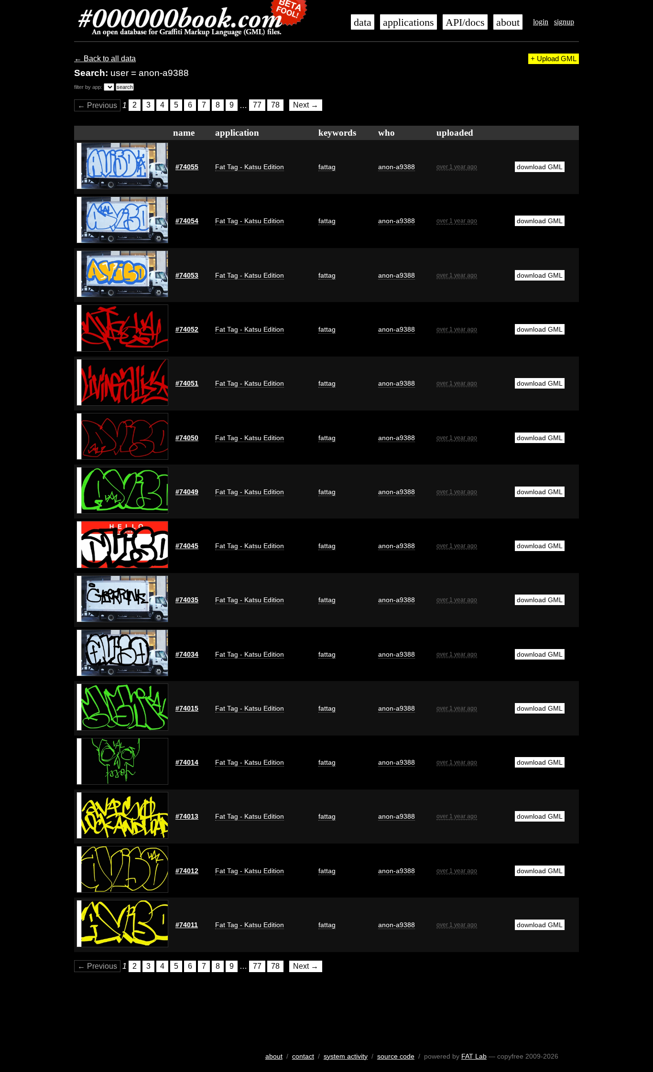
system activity (346, 1056)
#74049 (186, 492)
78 (275, 105)
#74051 (186, 383)
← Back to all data (105, 58)
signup (564, 22)
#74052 (186, 329)
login (540, 22)
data (362, 22)
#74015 (186, 708)
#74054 (186, 221)
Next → (305, 105)
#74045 (186, 546)
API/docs (465, 22)
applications (408, 22)
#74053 (186, 275)
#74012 (186, 871)
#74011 (186, 925)
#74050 (186, 438)
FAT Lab (474, 1056)
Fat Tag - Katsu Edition (249, 167)
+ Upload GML (554, 59)
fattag (327, 167)
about (508, 22)
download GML (540, 167)
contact (303, 1056)
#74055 (186, 167)
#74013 (186, 816)
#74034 (186, 654)
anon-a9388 (396, 167)
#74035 (186, 600)
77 (257, 105)
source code (395, 1056)
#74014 (186, 762)
